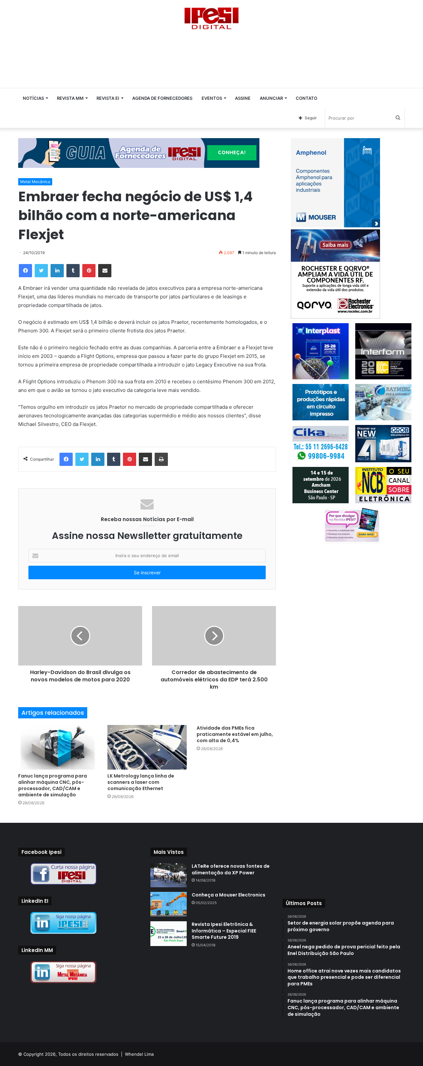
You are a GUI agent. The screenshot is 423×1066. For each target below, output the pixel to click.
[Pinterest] (89, 270)
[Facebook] (25, 270)
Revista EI (107, 98)
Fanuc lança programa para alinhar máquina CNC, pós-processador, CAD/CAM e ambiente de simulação (52, 785)
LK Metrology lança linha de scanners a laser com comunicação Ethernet (140, 782)
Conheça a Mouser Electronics (228, 895)
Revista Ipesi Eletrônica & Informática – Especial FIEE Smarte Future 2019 (224, 930)
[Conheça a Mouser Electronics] (168, 904)
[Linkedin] (57, 270)
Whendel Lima (139, 1054)
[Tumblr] (73, 270)
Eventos (212, 98)
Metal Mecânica (35, 181)
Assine (242, 98)
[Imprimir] (161, 459)
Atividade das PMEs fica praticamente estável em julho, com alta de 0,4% (235, 734)
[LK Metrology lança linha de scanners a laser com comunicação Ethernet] (147, 747)
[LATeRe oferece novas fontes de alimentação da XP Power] (168, 875)
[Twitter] (41, 270)
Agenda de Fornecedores (162, 98)
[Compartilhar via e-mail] (104, 270)
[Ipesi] (211, 16)
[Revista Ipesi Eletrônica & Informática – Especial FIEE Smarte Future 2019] (168, 933)
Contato (306, 98)
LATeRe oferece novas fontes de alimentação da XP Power (231, 869)
